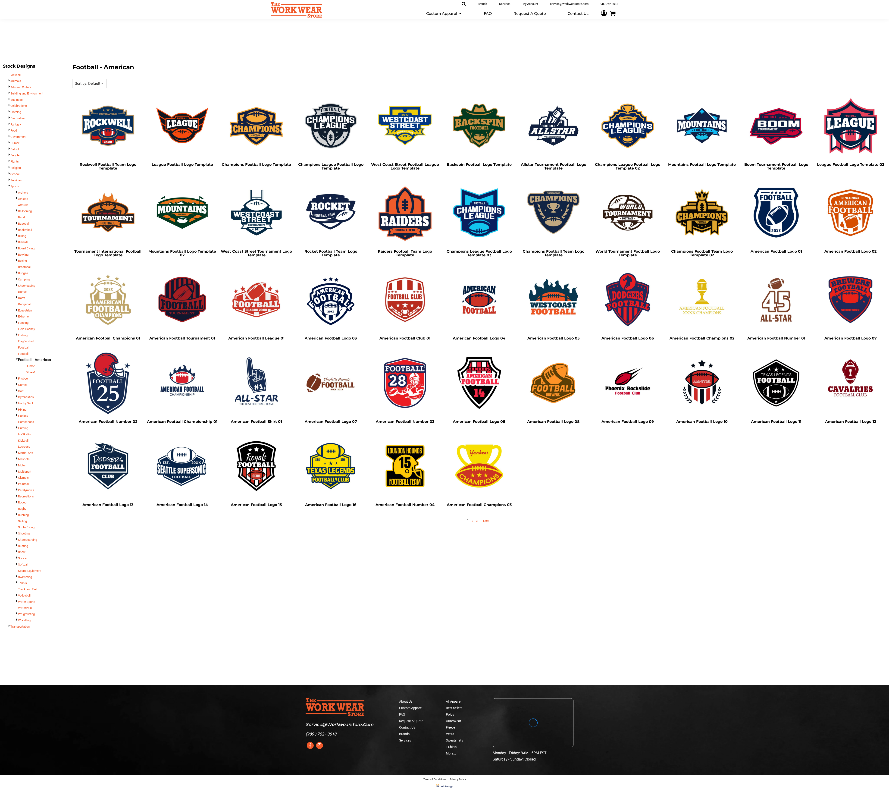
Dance (22, 291)
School (14, 174)
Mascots (24, 459)
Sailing (22, 521)
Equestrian (25, 310)
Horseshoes (26, 422)
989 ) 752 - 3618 (321, 734)
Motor (22, 465)
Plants (14, 161)
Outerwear (453, 721)
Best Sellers (454, 708)
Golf (21, 391)
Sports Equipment (29, 570)
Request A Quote (411, 721)
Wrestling (24, 620)
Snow (21, 552)
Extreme (23, 316)
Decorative (17, 118)
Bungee (23, 273)
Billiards (23, 242)
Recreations (26, 496)
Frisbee (23, 378)
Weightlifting (26, 614)
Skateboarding (27, 539)
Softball (23, 564)
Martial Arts (25, 453)
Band (21, 217)
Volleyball (24, 595)
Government (18, 136)
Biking (22, 236)
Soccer (22, 558)
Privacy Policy (458, 779)
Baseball (23, 223)
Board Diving (26, 248)
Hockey (23, 416)
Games (23, 385)
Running (23, 515)
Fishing (23, 335)
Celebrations (18, 105)
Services (16, 180)
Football (23, 353)
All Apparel (453, 701)
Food (13, 130)
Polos (450, 714)
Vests (450, 734)
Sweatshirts (454, 740)
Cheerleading (26, 285)
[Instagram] (319, 745)
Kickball (23, 440)
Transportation (20, 626)
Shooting (24, 533)
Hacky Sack (26, 403)
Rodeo (22, 502)
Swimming (25, 577)
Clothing (15, 112)
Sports (14, 186)
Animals (15, 81)
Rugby (22, 508)
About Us (405, 701)
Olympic (23, 477)
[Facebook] (310, 745)
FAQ (402, 714)
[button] (444, 13)
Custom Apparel (410, 708)
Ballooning (25, 211)
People (14, 155)
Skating (23, 546)
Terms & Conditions (434, 779)
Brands (404, 734)
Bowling (23, 254)
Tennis (22, 583)
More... (451, 753)
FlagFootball (26, 341)
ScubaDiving (26, 527)
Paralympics (26, 490)
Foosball (23, 347)
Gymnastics (26, 397)
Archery (23, 192)
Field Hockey (26, 329)
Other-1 (30, 372)
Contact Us (407, 727)
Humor (14, 143)
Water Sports (26, 602)
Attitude (23, 205)
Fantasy (15, 124)
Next (486, 520)
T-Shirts (451, 747)
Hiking (22, 409)
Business (16, 99)
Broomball (24, 267)
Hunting (23, 428)
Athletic (23, 199)
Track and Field (28, 589)
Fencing (23, 322)
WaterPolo (25, 608)
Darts (21, 298)
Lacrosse (24, 446)
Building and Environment (26, 93)
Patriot (14, 149)
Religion (15, 168)
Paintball (23, 484)
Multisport (24, 471)
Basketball (25, 230)
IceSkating (25, 434)
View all (15, 75)
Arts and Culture (20, 87)
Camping (24, 279)
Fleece (450, 727)
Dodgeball (24, 304)
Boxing (22, 260)
